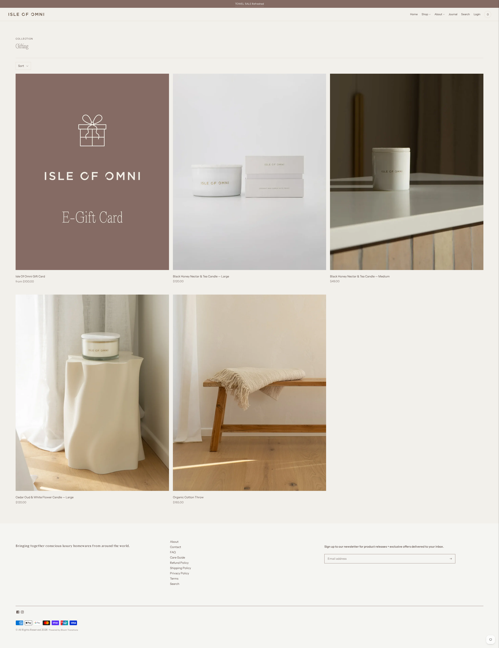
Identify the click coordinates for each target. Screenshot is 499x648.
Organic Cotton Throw (188, 497)
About (438, 14)
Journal (453, 14)
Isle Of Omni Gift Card (30, 276)
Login (477, 14)
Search (174, 584)
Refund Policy (179, 563)
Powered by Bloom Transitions (63, 630)
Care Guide (177, 557)
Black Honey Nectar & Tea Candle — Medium (360, 276)
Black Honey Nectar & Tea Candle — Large (201, 276)
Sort (21, 66)
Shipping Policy (180, 568)
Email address (336, 554)
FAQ (173, 552)
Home (414, 14)
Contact (175, 547)
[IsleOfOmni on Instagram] (22, 612)
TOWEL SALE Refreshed (249, 3)
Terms (174, 578)
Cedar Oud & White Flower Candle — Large (44, 497)
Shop (425, 14)
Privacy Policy (179, 573)
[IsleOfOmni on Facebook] (17, 612)
